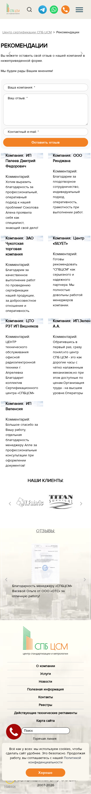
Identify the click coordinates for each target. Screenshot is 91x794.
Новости (45, 681)
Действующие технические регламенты (45, 713)
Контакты (45, 697)
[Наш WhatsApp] (54, 9)
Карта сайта (45, 721)
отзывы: (45, 531)
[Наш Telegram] (42, 9)
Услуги (45, 674)
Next (82, 53)
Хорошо (45, 773)
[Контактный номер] (65, 9)
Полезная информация (45, 689)
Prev (9, 53)
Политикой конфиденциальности (54, 760)
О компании (45, 666)
